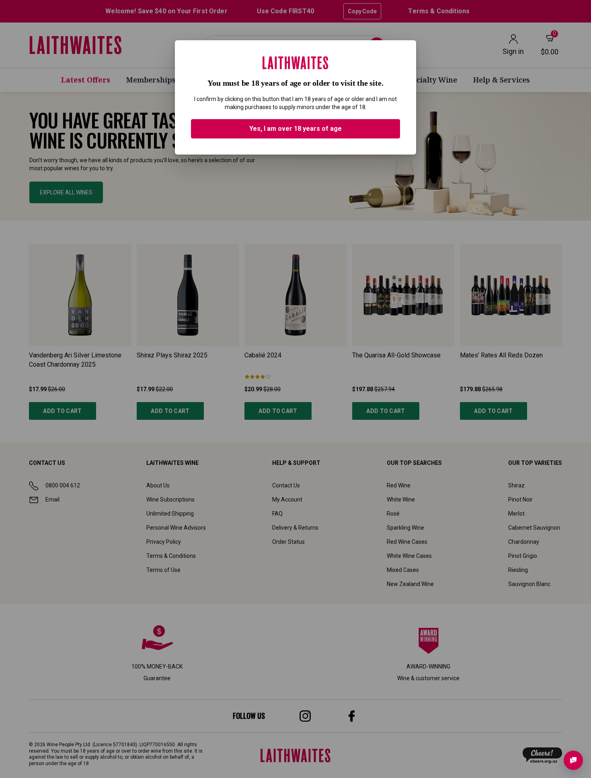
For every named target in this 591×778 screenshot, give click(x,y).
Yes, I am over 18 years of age (295, 128)
